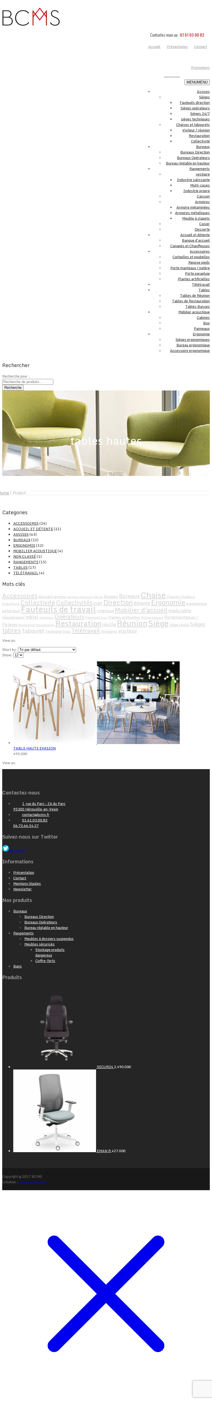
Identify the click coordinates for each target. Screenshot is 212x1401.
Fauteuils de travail (58, 609)
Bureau (111, 596)
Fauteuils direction (195, 102)
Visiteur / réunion (196, 130)
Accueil (45, 596)
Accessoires (200, 251)
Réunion (132, 623)
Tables (204, 290)
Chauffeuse (11, 603)
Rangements (199, 169)
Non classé (24, 556)
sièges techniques (195, 119)
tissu (67, 631)
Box (206, 323)
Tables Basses (197, 306)
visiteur (127, 630)
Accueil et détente (195, 235)
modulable (179, 610)
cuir (97, 603)
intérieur (105, 610)
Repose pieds (199, 262)
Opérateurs (69, 616)
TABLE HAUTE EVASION (34, 748)
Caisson (203, 196)
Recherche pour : (16, 376)
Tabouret (33, 630)
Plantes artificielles (194, 279)
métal (32, 617)
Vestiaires (109, 631)
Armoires (202, 202)
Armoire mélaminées (193, 207)
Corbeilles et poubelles (191, 257)
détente (142, 603)
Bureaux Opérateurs (193, 158)
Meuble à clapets (196, 218)
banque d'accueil (80, 596)
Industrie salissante (193, 180)
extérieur (11, 610)
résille (109, 624)
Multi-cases (200, 185)
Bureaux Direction (195, 152)
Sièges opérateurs (195, 108)
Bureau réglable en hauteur (188, 163)
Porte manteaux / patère (190, 268)
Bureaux (203, 147)
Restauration (199, 136)
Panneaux (202, 328)
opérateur (46, 617)
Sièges (204, 97)
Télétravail (201, 284)
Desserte (202, 229)
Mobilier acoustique (194, 312)
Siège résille (179, 625)
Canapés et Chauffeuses (190, 246)
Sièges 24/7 (200, 114)
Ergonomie (201, 334)
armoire (60, 597)
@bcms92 (17, 850)
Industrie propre (196, 191)
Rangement (26, 625)
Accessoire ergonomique (190, 350)
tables (11, 630)
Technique (53, 631)
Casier (204, 224)
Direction (118, 602)
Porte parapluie (197, 273)
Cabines (203, 317)
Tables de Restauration (191, 301)
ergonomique (196, 603)
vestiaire (203, 174)
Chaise (153, 595)
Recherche (13, 388)
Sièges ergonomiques (193, 339)
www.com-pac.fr (32, 1182)
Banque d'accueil (196, 240)
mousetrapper (13, 617)
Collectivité (200, 141)
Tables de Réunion (195, 295)
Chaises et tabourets (193, 125)
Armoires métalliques (192, 213)
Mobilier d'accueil (141, 610)
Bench (98, 596)
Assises (203, 91)
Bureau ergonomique (193, 345)
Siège (158, 622)
